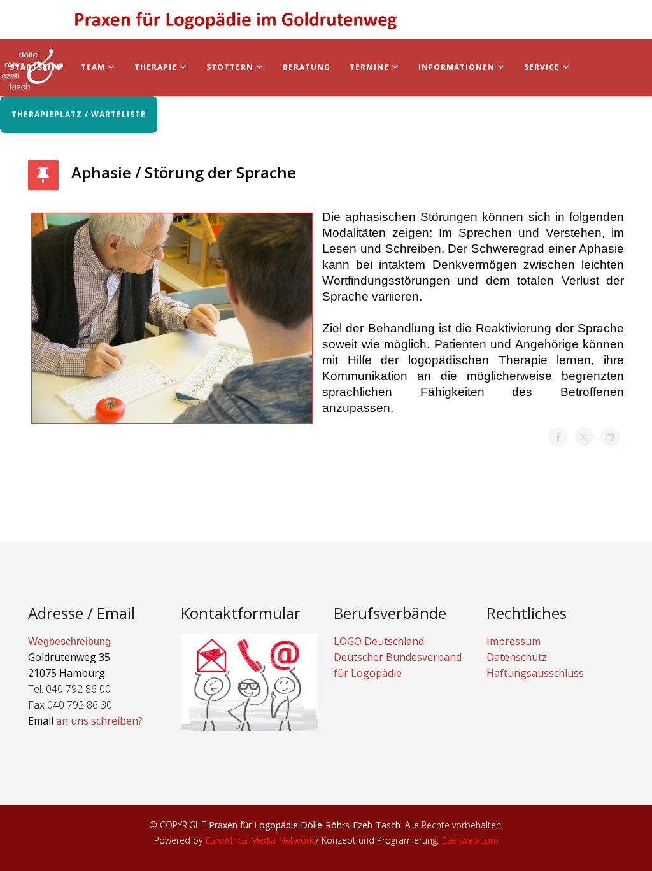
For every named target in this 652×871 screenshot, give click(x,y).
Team (93, 67)
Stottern (229, 67)
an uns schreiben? (99, 721)
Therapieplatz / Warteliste (78, 114)
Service (542, 67)
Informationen (456, 67)
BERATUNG (306, 67)
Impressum (513, 641)
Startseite (36, 67)
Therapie (155, 67)
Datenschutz (516, 657)
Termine (371, 67)
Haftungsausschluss (535, 673)
